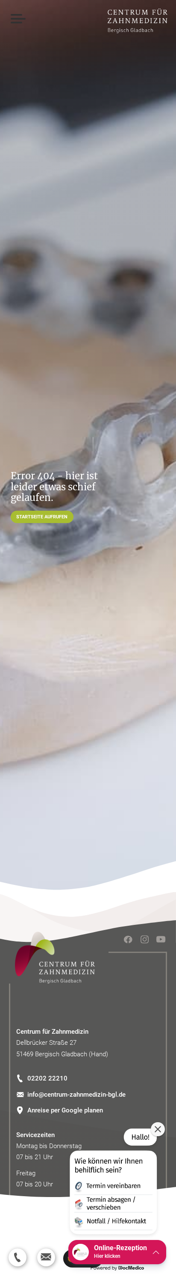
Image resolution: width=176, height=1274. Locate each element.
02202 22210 (47, 1078)
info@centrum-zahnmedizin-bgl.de (76, 1094)
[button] (112, 1183)
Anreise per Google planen (65, 1110)
